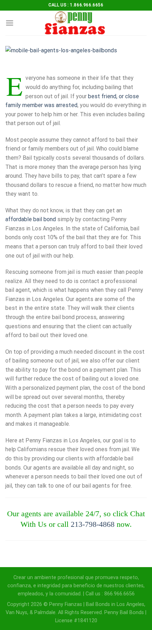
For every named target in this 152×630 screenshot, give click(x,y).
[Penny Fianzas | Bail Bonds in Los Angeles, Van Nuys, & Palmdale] (76, 23)
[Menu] (9, 22)
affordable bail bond (30, 219)
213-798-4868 (93, 524)
